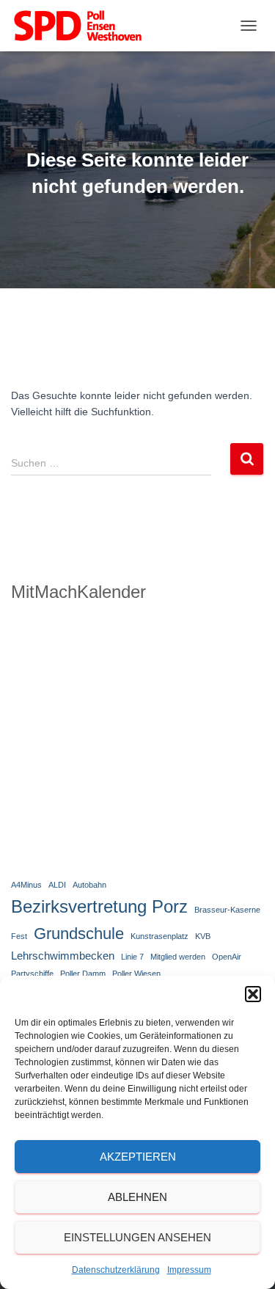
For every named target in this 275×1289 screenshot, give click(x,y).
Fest (19, 936)
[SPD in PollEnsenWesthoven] (83, 25)
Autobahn (89, 884)
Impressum (189, 1270)
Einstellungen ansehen (137, 1237)
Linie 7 (132, 956)
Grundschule (79, 933)
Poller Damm (83, 973)
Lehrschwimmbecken (62, 955)
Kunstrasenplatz (159, 936)
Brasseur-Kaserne (227, 909)
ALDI (57, 884)
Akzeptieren (138, 1156)
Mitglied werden (177, 956)
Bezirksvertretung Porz (99, 906)
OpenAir (226, 956)
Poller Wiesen (136, 973)
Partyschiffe (32, 973)
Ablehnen (137, 1197)
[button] (253, 994)
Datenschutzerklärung (116, 1270)
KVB (202, 936)
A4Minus (26, 884)
